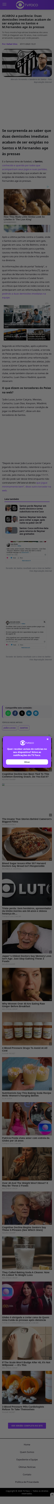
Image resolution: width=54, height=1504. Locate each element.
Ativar (27, 762)
